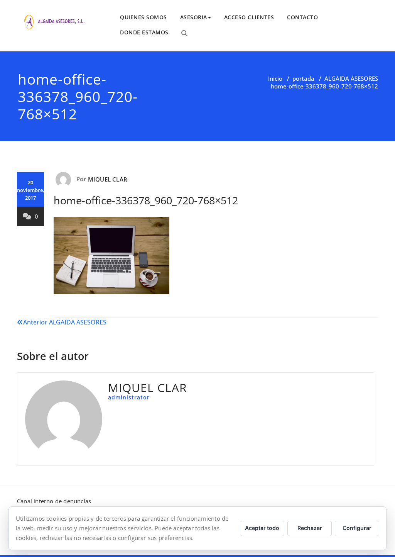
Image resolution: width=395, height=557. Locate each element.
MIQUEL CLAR (107, 179)
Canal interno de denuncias (54, 501)
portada (303, 78)
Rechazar (309, 528)
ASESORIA (193, 17)
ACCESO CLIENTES (249, 17)
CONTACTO (302, 17)
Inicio (275, 78)
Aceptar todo (262, 528)
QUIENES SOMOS (143, 17)
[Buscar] (184, 33)
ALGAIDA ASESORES (351, 78)
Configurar (357, 528)
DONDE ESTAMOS (144, 32)
